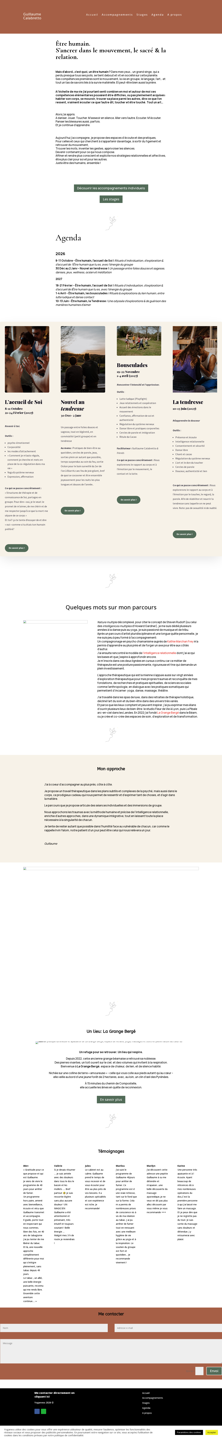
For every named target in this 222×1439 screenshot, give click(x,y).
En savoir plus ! (17, 547)
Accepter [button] (211, 1432)
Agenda (157, 14)
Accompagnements (117, 14)
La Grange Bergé (168, 712)
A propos (174, 14)
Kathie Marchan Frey (180, 641)
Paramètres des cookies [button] (189, 1432)
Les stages (111, 199)
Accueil (92, 14)
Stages (142, 14)
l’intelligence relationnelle (159, 653)
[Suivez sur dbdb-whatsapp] (43, 1411)
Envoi (214, 1371)
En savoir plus (111, 1099)
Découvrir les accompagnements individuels (111, 188)
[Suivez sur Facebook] (37, 1411)
